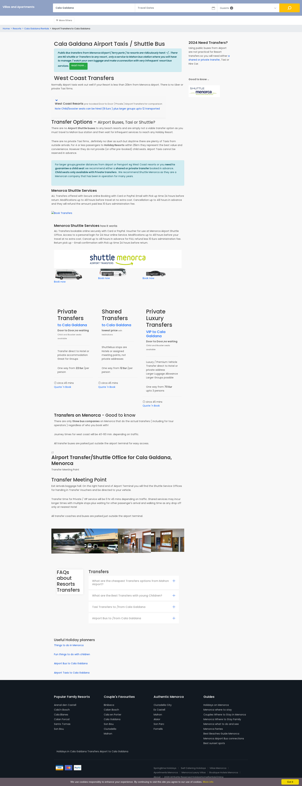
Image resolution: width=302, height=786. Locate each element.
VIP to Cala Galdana (156, 333)
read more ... (78, 65)
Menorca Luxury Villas (194, 772)
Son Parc (159, 724)
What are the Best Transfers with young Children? (127, 595)
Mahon (108, 733)
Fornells (158, 729)
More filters (65, 20)
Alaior (157, 719)
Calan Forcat (62, 719)
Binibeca (109, 705)
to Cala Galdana (72, 325)
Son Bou (59, 729)
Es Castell (159, 709)
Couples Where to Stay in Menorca (224, 714)
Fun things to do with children (72, 654)
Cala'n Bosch (62, 709)
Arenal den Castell (65, 705)
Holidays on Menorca (216, 705)
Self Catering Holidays (193, 768)
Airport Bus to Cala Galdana (71, 663)
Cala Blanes (61, 714)
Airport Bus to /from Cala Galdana (116, 618)
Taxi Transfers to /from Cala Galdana (118, 607)
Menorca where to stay (217, 709)
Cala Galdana (112, 719)
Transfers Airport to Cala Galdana (107, 751)
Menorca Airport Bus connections (223, 738)
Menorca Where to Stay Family (222, 719)
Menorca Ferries (213, 729)
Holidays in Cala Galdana (72, 751)
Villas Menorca (218, 768)
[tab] (134, 583)
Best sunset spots (214, 743)
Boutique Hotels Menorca (223, 772)
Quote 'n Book (62, 387)
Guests (226, 8)
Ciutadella (110, 729)
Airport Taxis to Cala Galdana (71, 672)
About (157, 777)
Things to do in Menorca (69, 645)
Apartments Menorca (166, 772)
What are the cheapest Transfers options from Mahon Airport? (130, 582)
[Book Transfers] (61, 213)
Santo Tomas (62, 724)
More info (208, 781)
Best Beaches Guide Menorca (221, 733)
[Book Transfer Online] (204, 91)
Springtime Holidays (165, 768)
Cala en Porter (112, 714)
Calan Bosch (111, 709)
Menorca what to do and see (221, 724)
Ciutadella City (163, 705)
